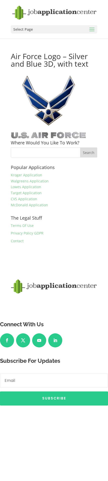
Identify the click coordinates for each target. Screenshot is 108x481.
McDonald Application (29, 205)
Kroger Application (26, 175)
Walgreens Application (30, 181)
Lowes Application (26, 186)
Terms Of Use (22, 225)
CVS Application (24, 198)
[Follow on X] (23, 340)
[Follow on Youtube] (39, 340)
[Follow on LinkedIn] (55, 340)
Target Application (26, 192)
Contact (17, 240)
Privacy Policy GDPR (27, 233)
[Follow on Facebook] (7, 340)
